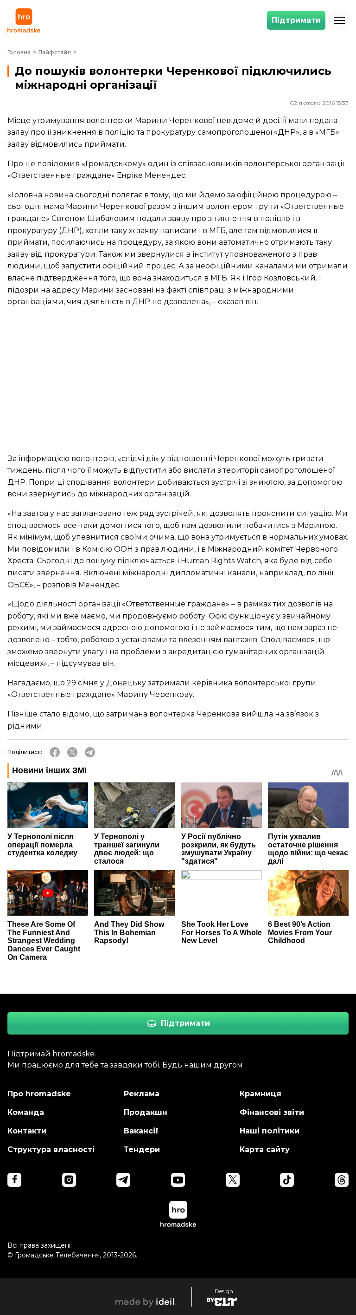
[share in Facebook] (55, 752)
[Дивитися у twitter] (233, 1180)
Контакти (26, 1130)
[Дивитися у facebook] (14, 1180)
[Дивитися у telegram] (123, 1180)
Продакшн (145, 1112)
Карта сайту (265, 1149)
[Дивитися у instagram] (69, 1180)
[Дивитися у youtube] (178, 1180)
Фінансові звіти (272, 1112)
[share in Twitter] (72, 752)
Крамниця (260, 1093)
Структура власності (51, 1149)
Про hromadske (39, 1093)
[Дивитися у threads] (342, 1180)
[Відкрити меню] (339, 20)
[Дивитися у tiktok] (287, 1180)
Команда (25, 1112)
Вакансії (141, 1130)
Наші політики (269, 1130)
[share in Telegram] (90, 752)
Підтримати (296, 20)
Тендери (142, 1149)
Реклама (141, 1093)
